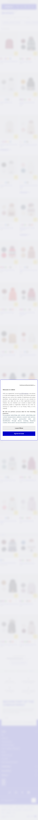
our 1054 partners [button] (24, 393)
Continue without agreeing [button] (27, 385)
